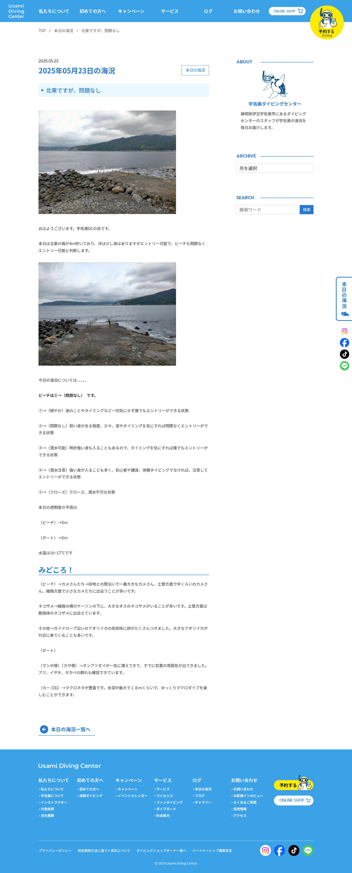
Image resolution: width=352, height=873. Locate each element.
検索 (307, 209)
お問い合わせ (243, 789)
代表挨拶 (47, 808)
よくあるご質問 (244, 802)
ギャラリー (203, 802)
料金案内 (163, 815)
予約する (288, 785)
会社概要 (47, 815)
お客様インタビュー (248, 795)
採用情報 (240, 808)
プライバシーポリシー (55, 850)
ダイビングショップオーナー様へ (161, 850)
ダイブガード (166, 808)
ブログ (200, 795)
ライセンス (164, 795)
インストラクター (54, 802)
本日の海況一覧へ (71, 729)
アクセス (239, 815)
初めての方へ (89, 789)
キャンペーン (128, 789)
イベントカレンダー (133, 795)
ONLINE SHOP (284, 11)
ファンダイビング (169, 802)
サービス (163, 789)
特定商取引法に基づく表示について (104, 850)
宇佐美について (52, 795)
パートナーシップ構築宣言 (212, 850)
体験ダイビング (90, 795)
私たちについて (52, 789)
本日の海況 (203, 789)
